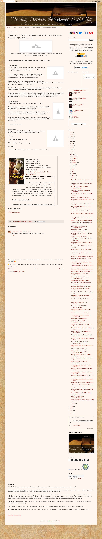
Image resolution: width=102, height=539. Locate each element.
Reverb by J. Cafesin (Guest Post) (79, 318)
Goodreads (33, 172)
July (73, 167)
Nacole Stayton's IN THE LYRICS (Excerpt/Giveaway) (79, 306)
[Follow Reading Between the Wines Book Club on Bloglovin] (81, 68)
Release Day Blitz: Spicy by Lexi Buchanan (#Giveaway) (81, 355)
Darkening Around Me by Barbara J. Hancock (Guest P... (81, 335)
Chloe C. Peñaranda (76, 105)
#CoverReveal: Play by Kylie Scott (79, 349)
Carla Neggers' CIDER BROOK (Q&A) (80, 280)
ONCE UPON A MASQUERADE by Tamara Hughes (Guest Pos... (81, 262)
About (14, 27)
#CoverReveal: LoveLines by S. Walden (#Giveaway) (80, 289)
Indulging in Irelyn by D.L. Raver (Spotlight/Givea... (79, 230)
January (73, 403)
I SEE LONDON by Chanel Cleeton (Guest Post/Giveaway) (81, 331)
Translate (79, 478)
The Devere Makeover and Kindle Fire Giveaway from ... (82, 266)
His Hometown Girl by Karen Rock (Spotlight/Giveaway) (79, 226)
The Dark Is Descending (77, 104)
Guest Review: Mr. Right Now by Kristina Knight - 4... (82, 299)
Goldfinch (74, 116)
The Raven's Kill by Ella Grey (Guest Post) (81, 236)
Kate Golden (75, 93)
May (73, 171)
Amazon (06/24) (41, 172)
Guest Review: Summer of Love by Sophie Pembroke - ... (81, 310)
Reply (13, 235)
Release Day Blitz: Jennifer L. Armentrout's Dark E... (82, 214)
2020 (71, 141)
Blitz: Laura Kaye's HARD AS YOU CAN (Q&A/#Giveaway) (80, 207)
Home (8, 27)
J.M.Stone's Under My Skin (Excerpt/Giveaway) (82, 269)
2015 (71, 152)
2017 (71, 147)
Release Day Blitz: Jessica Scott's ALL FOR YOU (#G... (82, 376)
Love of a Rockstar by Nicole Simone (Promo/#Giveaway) (79, 277)
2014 (71, 154)
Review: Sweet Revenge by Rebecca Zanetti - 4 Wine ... (82, 389)
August (73, 164)
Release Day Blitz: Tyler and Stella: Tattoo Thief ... (82, 250)
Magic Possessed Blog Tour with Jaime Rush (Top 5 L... (82, 400)
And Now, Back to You (77, 110)
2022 (71, 136)
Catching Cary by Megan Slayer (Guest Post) (81, 220)
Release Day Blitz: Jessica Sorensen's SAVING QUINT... (81, 369)
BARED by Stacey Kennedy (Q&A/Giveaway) (81, 286)
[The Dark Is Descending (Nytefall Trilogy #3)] (71, 107)
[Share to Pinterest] (44, 221)
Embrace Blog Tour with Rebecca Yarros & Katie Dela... (82, 194)
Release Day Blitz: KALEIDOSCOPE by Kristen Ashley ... (82, 379)
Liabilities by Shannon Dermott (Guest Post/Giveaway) (80, 296)
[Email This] (38, 221)
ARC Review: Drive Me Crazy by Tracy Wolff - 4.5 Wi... (82, 203)
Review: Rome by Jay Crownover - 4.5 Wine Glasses (81, 233)
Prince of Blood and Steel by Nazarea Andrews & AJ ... (82, 358)
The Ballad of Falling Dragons (79, 98)
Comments (87, 77)
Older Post (61, 268)
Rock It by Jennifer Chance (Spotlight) (80, 313)
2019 (71, 143)
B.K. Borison (75, 111)
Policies (20, 27)
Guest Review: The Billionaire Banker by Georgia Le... (82, 292)
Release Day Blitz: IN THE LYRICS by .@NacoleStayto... (80, 342)
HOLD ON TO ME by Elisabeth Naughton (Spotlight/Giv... (81, 283)
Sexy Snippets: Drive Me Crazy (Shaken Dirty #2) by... (81, 217)
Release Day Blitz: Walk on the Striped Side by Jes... (82, 210)
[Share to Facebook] (42, 221)
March (73, 175)
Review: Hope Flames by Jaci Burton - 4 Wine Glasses (81, 243)
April (73, 173)
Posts (85, 75)
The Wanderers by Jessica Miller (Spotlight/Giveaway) (78, 321)
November (74, 158)
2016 (71, 150)
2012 (71, 408)
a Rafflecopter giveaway (14, 212)
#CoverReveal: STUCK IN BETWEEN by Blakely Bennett (81, 315)
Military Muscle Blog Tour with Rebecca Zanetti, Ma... (82, 346)
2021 (71, 139)
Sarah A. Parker (75, 99)
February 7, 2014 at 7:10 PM (24, 231)
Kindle (49, 172)
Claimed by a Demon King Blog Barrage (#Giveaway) (80, 190)
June (73, 169)
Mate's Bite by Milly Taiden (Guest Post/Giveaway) (79, 362)
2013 (71, 406)
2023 (71, 134)
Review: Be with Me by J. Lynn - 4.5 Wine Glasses (81, 259)
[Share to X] (41, 221)
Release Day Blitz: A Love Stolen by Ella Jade (81, 271)
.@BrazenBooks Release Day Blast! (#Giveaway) (82, 384)
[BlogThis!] (39, 221)
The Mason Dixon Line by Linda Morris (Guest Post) (82, 183)
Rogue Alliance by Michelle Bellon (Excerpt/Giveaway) (79, 303)
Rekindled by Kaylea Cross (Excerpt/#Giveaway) (82, 382)
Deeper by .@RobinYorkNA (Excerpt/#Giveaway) (77, 396)
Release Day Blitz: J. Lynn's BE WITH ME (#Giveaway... (81, 365)
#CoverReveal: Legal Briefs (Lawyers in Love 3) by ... (82, 253)
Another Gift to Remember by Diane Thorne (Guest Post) (81, 239)
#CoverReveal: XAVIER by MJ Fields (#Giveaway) (79, 274)
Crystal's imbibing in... (79, 90)
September (74, 162)
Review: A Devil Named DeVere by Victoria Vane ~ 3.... (82, 200)
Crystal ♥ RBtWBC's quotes (76, 417)
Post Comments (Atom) (19, 271)
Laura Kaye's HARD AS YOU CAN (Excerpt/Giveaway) (79, 187)
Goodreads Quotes (90, 428)
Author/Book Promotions (49, 27)
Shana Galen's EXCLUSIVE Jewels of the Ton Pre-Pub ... (81, 246)
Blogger (60, 520)
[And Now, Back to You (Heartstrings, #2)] (71, 113)
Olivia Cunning (76, 425)
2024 (71, 132)
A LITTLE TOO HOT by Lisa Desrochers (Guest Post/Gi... (82, 339)
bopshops (50, 520)
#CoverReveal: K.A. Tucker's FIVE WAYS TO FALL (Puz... (82, 372)
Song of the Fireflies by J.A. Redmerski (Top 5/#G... (81, 324)
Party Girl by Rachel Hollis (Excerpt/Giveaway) (82, 256)
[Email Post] (35, 221)
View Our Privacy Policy (14, 515)
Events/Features (36, 27)
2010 (71, 413)
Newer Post (11, 268)
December (74, 156)
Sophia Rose (15, 231)
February (74, 177)
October (74, 160)
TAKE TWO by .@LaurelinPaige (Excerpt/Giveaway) (78, 351)
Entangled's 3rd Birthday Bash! (78, 387)
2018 (71, 145)
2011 (71, 410)
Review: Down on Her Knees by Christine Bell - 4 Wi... (82, 180)
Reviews (27, 27)
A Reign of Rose (76, 92)
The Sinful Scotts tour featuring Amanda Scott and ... (81, 223)
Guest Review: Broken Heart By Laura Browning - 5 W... (82, 328)
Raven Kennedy (75, 117)
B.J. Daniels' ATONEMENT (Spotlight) (80, 197)
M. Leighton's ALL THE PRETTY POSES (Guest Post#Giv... (81, 393)
